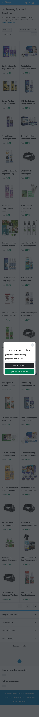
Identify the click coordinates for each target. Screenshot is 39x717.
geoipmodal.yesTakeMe (19, 372)
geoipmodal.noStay (19, 365)
